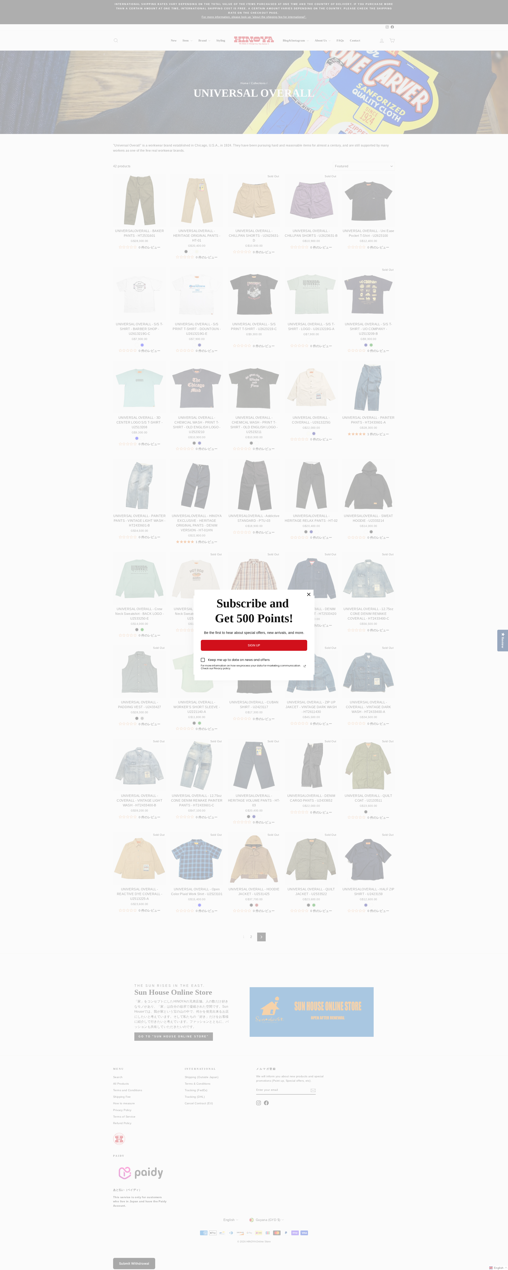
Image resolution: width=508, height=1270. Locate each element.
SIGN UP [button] (254, 645)
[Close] (309, 594)
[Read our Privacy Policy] (304, 666)
